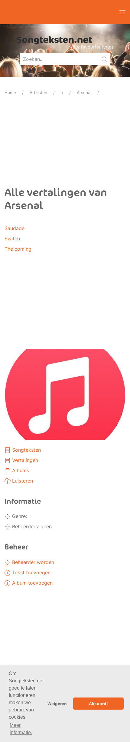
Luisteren (22, 481)
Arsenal (84, 92)
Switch (12, 239)
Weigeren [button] (57, 703)
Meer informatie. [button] (21, 729)
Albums (20, 470)
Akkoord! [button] (98, 703)
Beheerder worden (32, 562)
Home (10, 92)
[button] (122, 12)
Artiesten (38, 92)
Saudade (14, 228)
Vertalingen (24, 460)
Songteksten (26, 450)
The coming (18, 249)
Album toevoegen (32, 583)
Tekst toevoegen (30, 572)
